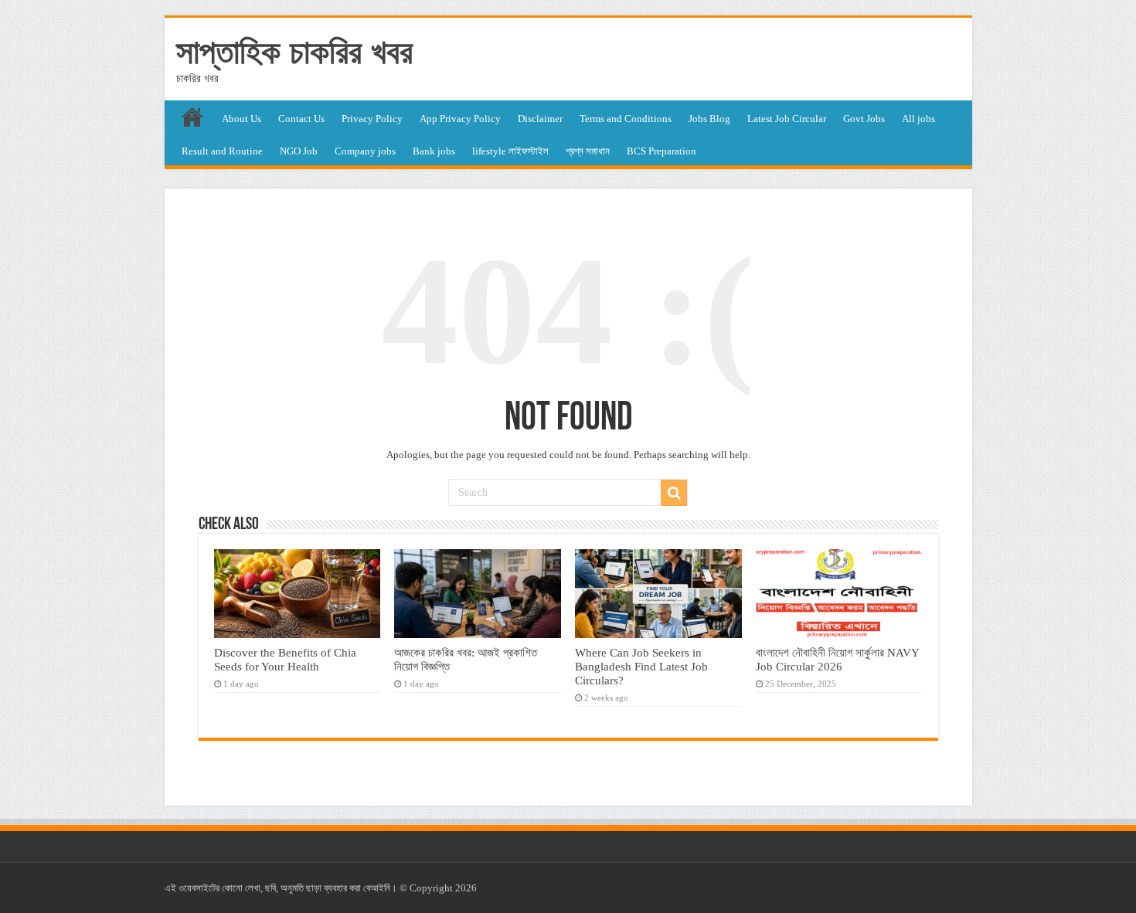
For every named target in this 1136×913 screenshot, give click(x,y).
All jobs (918, 118)
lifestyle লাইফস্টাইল (510, 151)
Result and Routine (222, 151)
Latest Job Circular (786, 118)
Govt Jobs (864, 118)
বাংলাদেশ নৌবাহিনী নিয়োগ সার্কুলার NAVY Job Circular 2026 (837, 659)
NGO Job (299, 151)
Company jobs (365, 151)
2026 (466, 888)
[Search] (674, 493)
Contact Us (301, 118)
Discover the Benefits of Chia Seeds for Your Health (285, 659)
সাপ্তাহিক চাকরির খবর (294, 51)
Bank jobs (434, 151)
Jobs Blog (709, 118)
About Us (241, 118)
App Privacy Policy (460, 118)
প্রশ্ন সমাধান (588, 151)
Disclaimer (540, 118)
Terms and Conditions (626, 118)
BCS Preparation (661, 151)
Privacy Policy (372, 118)
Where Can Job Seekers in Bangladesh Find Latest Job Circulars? (641, 666)
